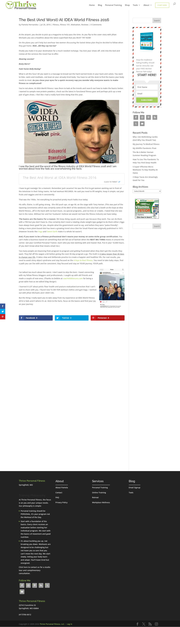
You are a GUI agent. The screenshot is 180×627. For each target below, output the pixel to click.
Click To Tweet (110, 182)
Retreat (95, 497)
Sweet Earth (52, 231)
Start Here (162, 5)
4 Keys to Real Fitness (83, 260)
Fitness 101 (65, 24)
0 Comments (96, 24)
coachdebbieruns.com (73, 278)
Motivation (75, 24)
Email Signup (134, 487)
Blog (100, 5)
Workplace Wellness (101, 502)
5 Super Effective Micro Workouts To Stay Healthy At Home (145, 169)
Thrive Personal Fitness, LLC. (52, 624)
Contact (58, 492)
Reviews (84, 24)
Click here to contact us (29, 567)
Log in (69, 624)
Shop (127, 5)
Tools (135, 5)
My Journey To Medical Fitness (146, 144)
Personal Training (113, 5)
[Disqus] (72, 354)
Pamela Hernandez (29, 24)
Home (92, 5)
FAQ (57, 497)
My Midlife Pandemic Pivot (144, 148)
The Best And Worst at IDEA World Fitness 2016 (59, 177)
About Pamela (61, 487)
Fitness (56, 24)
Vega (40, 231)
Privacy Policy (61, 502)
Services (98, 481)
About (146, 5)
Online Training (99, 492)
